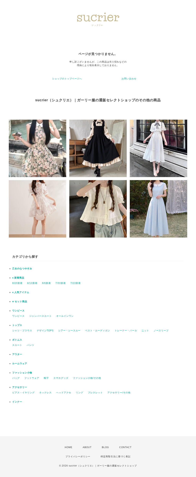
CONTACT (125, 447)
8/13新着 (32, 283)
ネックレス (45, 392)
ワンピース (18, 310)
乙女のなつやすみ (22, 268)
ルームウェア (19, 363)
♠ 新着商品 (18, 277)
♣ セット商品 (19, 301)
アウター (17, 354)
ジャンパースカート (40, 316)
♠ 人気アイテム (20, 292)
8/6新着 (46, 283)
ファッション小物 (22, 372)
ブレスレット (95, 392)
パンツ (30, 345)
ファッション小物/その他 (87, 378)
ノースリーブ (161, 330)
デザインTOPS (45, 330)
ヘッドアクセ (63, 392)
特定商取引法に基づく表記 (116, 456)
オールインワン (65, 316)
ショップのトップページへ (67, 78)
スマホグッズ (60, 378)
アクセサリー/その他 (119, 392)
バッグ (16, 378)
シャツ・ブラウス (22, 330)
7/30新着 (61, 283)
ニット (145, 330)
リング (79, 392)
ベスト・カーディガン (97, 330)
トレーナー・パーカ (126, 330)
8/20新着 (17, 283)
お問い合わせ (129, 78)
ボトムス (17, 339)
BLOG (105, 447)
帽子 (46, 378)
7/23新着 (75, 283)
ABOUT (87, 447)
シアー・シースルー (69, 330)
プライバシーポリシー (77, 456)
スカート (17, 345)
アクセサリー (19, 387)
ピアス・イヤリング (23, 392)
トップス (17, 325)
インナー (17, 401)
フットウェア (31, 378)
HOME (68, 447)
